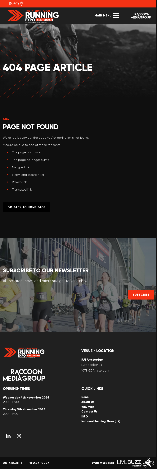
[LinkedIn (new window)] (8, 436)
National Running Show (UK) (100, 421)
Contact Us (89, 411)
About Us (87, 402)
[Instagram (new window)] (19, 436)
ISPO (84, 416)
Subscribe (141, 294)
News (85, 397)
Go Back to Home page (26, 207)
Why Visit (87, 406)
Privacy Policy (39, 463)
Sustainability (12, 463)
